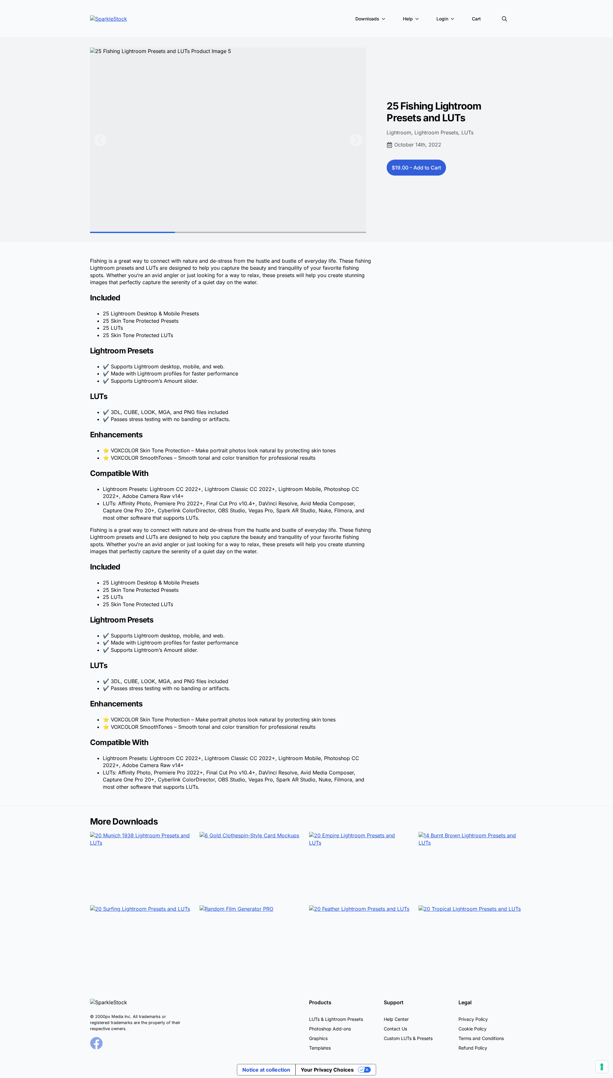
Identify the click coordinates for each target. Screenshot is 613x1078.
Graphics (318, 1038)
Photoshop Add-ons (330, 1028)
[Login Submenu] (453, 19)
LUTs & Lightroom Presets (336, 1019)
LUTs (467, 132)
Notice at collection (266, 1070)
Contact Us (395, 1028)
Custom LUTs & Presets (408, 1038)
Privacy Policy (473, 1019)
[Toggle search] (504, 19)
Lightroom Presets (436, 132)
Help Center (396, 1019)
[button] (100, 140)
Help (408, 18)
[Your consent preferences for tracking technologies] (602, 1067)
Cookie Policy (472, 1028)
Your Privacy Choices (327, 1070)
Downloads (367, 18)
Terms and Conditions (481, 1038)
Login (442, 18)
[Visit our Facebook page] (96, 1043)
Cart (476, 18)
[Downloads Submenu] (384, 19)
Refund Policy (472, 1048)
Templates (320, 1048)
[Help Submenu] (418, 19)
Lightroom (399, 132)
